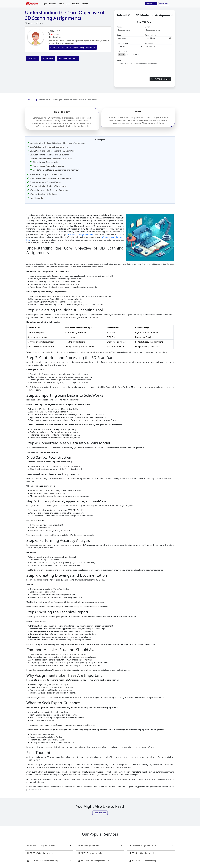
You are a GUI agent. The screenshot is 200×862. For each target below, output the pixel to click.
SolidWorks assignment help (81, 234)
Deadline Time (122, 43)
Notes (119, 60)
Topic (119, 35)
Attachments (122, 51)
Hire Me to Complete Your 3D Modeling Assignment (72, 47)
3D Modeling (48, 58)
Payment (84, 4)
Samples (61, 4)
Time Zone (149, 43)
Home (27, 99)
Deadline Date (150, 35)
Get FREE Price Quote (160, 79)
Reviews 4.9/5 (151, 4)
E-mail (147, 27)
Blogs (68, 4)
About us (75, 4)
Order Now (163, 4)
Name (119, 27)
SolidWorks (32, 58)
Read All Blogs (100, 812)
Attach (122, 55)
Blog (35, 99)
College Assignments (68, 58)
